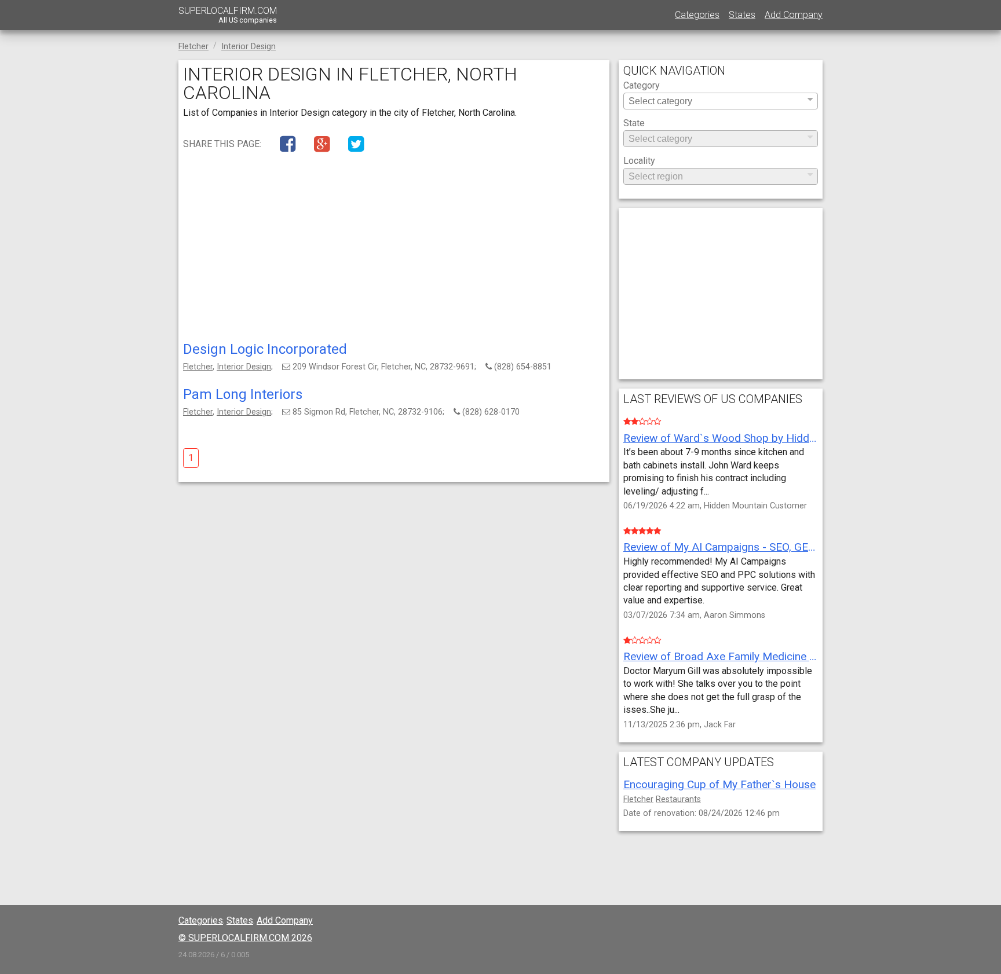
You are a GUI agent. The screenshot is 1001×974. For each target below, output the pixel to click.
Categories (697, 14)
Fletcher (198, 367)
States (742, 14)
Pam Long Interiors (242, 394)
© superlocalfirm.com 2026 (245, 937)
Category (641, 86)
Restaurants (678, 799)
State (634, 124)
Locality (639, 161)
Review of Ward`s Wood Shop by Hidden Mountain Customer (720, 438)
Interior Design (244, 367)
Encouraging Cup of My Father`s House (719, 784)
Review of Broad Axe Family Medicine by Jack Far (720, 656)
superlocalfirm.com (227, 14)
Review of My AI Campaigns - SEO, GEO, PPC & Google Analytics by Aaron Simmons (720, 547)
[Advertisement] (394, 250)
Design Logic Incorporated (265, 349)
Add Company (794, 14)
